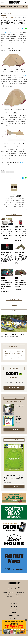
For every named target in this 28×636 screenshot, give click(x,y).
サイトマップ (20, 596)
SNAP (22, 6)
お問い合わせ (12, 592)
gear (12, 17)
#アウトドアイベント (17, 353)
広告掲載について (21, 592)
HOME (3, 17)
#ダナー (7, 355)
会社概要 (5, 592)
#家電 (6, 351)
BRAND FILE (14, 615)
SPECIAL (16, 6)
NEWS (7, 17)
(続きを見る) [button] (20, 206)
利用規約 (8, 594)
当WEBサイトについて (10, 596)
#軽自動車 (7, 353)
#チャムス (12, 351)
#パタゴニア (19, 358)
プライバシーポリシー (17, 594)
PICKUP (9, 6)
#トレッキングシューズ (16, 355)
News (3, 6)
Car (20, 4)
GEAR (9, 13)
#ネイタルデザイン (9, 358)
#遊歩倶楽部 (20, 351)
